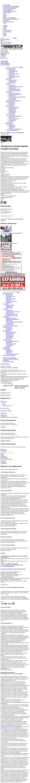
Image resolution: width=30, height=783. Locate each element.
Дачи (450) (11, 75)
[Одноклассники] (3, 203)
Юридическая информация (9, 17)
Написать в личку (5, 197)
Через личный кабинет (6, 410)
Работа (9, 79)
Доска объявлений (7, 10)
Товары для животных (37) (15, 129)
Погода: (2, 51)
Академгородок (7, 12)
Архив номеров (4, 62)
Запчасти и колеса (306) (14, 90)
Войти (4, 22)
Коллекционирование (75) (15, 116)
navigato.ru (25, 597)
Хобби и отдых (10, 114)
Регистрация (4, 456)
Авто (8, 84)
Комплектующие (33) (14, 107)
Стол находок (10, 102)
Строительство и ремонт (13, 100)
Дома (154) (11, 72)
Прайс (4, 16)
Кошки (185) (12, 125)
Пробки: (3, 53)
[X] (5, 203)
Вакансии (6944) (13, 80)
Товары (9, 91)
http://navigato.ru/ (18, 702)
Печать (11, 197)
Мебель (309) (12, 95)
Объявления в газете (7, 405)
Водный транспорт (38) (14, 89)
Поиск (4, 4)
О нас (4, 13)
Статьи (16, 7)
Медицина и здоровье (12, 130)
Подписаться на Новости (9, 6)
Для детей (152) (12, 98)
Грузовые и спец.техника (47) (16, 86)
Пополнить (3, 449)
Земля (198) (11, 77)
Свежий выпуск (4, 60)
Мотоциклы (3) (12, 87)
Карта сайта (6, 20)
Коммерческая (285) (13, 73)
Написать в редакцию (8, 21)
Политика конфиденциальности (11, 19)
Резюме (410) (12, 81)
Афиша (5, 15)
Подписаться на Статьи (9, 7)
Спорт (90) (11, 121)
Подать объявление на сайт (9, 11)
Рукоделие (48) (12, 120)
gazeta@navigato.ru (8, 383)
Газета (14, 8)
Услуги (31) (11, 113)
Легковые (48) (12, 85)
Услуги (9, 122)
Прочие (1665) (12, 99)
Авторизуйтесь (6, 211)
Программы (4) (12, 112)
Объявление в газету (5, 392)
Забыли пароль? (4, 457)
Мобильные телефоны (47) (15, 94)
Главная (8, 4)
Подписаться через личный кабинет (9, 417)
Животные (9, 123)
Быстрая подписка (5, 408)
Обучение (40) (12, 82)
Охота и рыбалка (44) (14, 118)
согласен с (12, 218)
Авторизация (4, 463)
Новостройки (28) (13, 71)
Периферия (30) (12, 111)
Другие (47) (12, 127)
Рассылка (4, 401)
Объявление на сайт (5, 395)
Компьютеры (10, 105)
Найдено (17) (12, 104)
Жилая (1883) (12, 70)
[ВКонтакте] (1, 203)
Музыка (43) (12, 117)
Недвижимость (11, 68)
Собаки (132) (12, 126)
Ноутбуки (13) (12, 109)
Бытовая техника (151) (14, 93)
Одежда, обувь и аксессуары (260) (17, 96)
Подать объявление (8, 8)
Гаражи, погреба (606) (14, 76)
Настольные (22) (13, 108)
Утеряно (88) (12, 103)
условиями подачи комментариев (15, 218)
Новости (17, 6)
